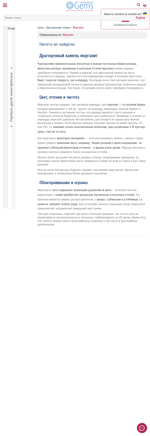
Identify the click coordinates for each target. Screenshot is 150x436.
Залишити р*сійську (125, 24)
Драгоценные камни (58, 27)
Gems (41, 27)
